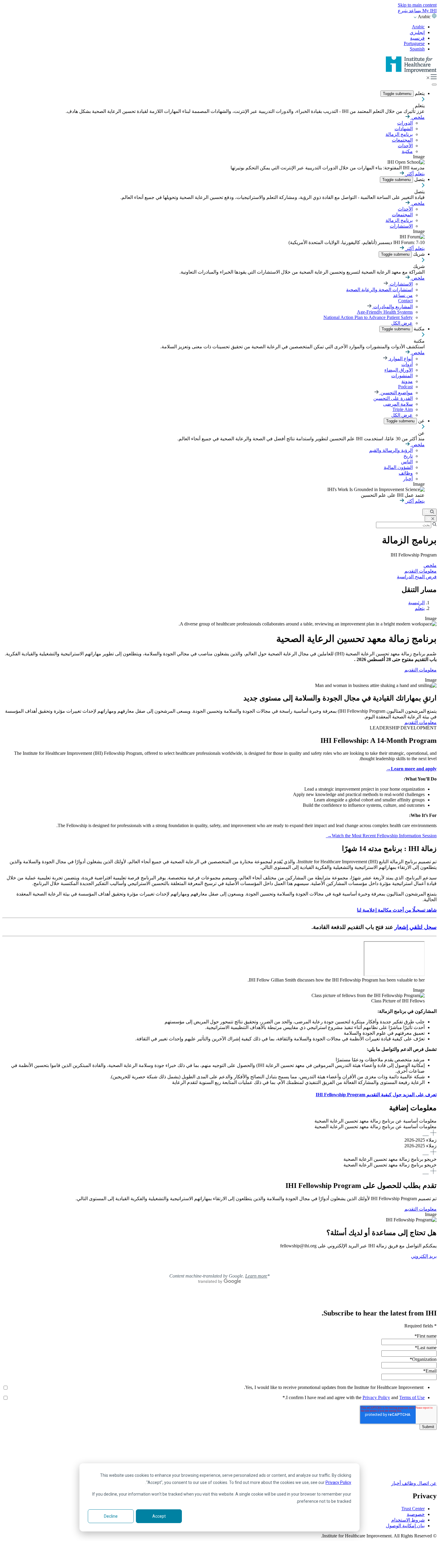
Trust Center (413, 1508)
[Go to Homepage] (411, 71)
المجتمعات (402, 139)
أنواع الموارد (400, 358)
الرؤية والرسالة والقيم (391, 450)
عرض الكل (402, 323)
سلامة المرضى (398, 404)
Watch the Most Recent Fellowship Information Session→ (381, 835)
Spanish (417, 48)
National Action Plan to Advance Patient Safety (368, 317)
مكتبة (407, 151)
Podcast (405, 386)
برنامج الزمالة (399, 134)
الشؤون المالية (398, 467)
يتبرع (403, 10)
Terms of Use (412, 1397)
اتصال (422, 1483)
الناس (407, 461)
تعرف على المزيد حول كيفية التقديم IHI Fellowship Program (376, 1094)
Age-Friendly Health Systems (385, 312)
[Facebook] (219, 1452)
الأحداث (405, 145)
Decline (111, 1516)
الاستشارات (401, 226)
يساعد (414, 10)
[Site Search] (429, 512)
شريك (418, 254)
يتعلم (419, 93)
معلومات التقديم (420, 571)
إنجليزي (417, 32)
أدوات (407, 364)
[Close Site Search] (431, 519)
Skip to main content (417, 4)
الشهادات (404, 128)
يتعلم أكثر (415, 173)
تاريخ (408, 456)
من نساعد (403, 295)
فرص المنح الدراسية (417, 576)
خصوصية (416, 1514)
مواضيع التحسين (396, 392)
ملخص (417, 117)
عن (421, 420)
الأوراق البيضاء (398, 369)
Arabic (418, 26)
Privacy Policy (338, 1482)
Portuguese (414, 43)
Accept (159, 1516)
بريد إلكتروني (424, 1256)
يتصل (419, 179)
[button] (219, 1127)
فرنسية (417, 38)
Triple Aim (402, 409)
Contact (405, 300)
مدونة (407, 381)
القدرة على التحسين (393, 398)
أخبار (408, 478)
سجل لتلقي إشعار (416, 927)
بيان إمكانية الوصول (405, 1525)
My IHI (429, 10)
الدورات (405, 122)
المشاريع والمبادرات (392, 306)
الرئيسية (416, 602)
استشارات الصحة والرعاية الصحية (379, 289)
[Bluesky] (219, 1459)
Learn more (256, 1275)
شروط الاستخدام (408, 1519)
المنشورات (402, 375)
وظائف (406, 473)
